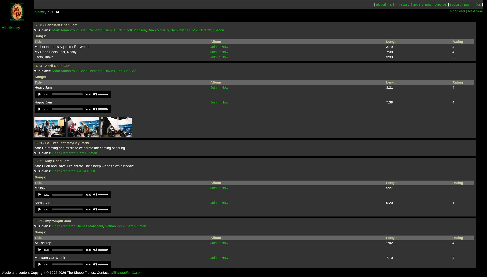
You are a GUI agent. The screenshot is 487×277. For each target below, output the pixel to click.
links (477, 4)
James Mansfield (90, 226)
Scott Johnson (135, 30)
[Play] (39, 94)
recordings (459, 4)
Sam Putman (180, 30)
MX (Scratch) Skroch (208, 30)
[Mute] (95, 94)
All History (11, 27)
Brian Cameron (91, 30)
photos (440, 4)
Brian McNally (158, 30)
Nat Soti (130, 71)
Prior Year (457, 11)
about (381, 4)
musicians (422, 4)
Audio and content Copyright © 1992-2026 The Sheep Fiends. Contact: (72, 273)
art (391, 4)
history (403, 4)
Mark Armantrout (65, 30)
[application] (73, 94)
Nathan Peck (114, 226)
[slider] (103, 94)
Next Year (475, 11)
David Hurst (113, 30)
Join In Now (219, 47)
